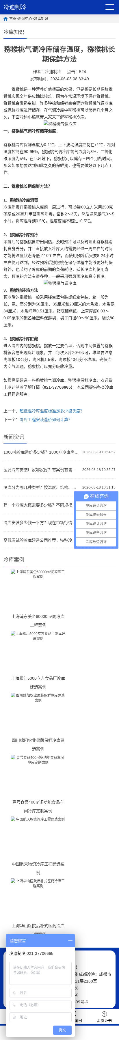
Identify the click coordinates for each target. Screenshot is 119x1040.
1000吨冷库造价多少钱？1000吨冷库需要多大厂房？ (41, 452)
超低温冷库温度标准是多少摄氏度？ (52, 411)
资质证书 (104, 1020)
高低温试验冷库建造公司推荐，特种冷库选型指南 (41, 540)
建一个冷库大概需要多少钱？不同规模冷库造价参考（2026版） (41, 505)
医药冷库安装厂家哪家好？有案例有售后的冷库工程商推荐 (41, 469)
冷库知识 (41, 19)
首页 (12, 19)
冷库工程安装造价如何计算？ (46, 419)
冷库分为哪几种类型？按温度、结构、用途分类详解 (41, 487)
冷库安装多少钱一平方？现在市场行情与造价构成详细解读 (41, 522)
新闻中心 (25, 19)
